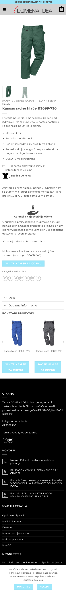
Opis (11, 297)
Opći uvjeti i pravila (13, 515)
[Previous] (7, 52)
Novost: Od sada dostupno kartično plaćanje (32, 462)
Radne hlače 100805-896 (49, 351)
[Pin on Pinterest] (27, 278)
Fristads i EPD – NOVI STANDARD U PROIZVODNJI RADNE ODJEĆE (31, 495)
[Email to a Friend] (21, 278)
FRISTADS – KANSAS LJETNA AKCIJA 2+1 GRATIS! (34, 472)
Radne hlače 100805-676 (17, 351)
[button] (4, 9)
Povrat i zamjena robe (15, 533)
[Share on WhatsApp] (5, 278)
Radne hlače (20, 271)
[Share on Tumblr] (38, 278)
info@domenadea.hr (42, 191)
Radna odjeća (25, 101)
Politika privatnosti (13, 539)
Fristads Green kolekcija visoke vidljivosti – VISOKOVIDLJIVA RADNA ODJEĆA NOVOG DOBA (36, 483)
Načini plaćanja (11, 521)
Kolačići (7, 545)
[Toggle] (5, 298)
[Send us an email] (10, 440)
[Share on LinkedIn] (32, 278)
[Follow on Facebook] (5, 440)
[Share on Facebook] (10, 278)
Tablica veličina (20, 175)
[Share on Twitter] (16, 278)
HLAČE (41, 101)
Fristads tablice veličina (18, 169)
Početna (7, 101)
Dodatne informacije (22, 305)
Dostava (7, 527)
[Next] (58, 52)
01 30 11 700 (15, 195)
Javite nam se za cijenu (23, 263)
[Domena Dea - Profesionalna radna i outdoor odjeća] (33, 9)
